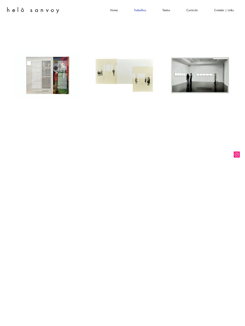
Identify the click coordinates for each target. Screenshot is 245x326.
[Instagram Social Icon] (237, 155)
